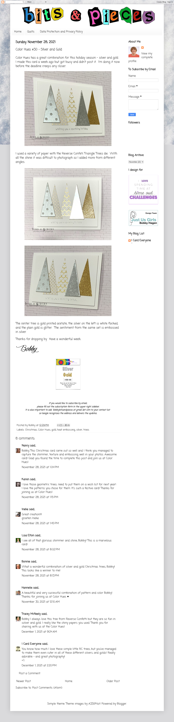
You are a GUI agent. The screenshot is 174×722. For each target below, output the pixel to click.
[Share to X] (63, 425)
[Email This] (58, 425)
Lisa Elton (28, 535)
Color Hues (23, 57)
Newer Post (23, 681)
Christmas (31, 430)
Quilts (30, 32)
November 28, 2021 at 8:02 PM (41, 549)
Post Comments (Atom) (47, 688)
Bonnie (26, 561)
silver (79, 430)
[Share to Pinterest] (68, 425)
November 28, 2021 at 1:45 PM (40, 523)
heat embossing (66, 430)
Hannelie (27, 588)
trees (86, 430)
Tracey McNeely (31, 614)
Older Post (113, 681)
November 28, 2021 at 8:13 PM (40, 576)
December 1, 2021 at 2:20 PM (39, 665)
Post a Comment (29, 673)
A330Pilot (94, 704)
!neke (25, 509)
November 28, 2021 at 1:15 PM (40, 497)
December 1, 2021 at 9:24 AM (39, 632)
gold (54, 430)
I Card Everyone (31, 644)
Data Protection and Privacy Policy (61, 32)
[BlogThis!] (61, 425)
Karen (25, 479)
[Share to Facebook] (66, 425)
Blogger (121, 704)
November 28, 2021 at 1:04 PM (40, 467)
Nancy (25, 445)
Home (17, 32)
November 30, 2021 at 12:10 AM (41, 602)
